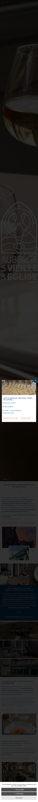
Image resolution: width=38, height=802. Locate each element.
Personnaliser (19, 798)
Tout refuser (20, 794)
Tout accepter (20, 789)
